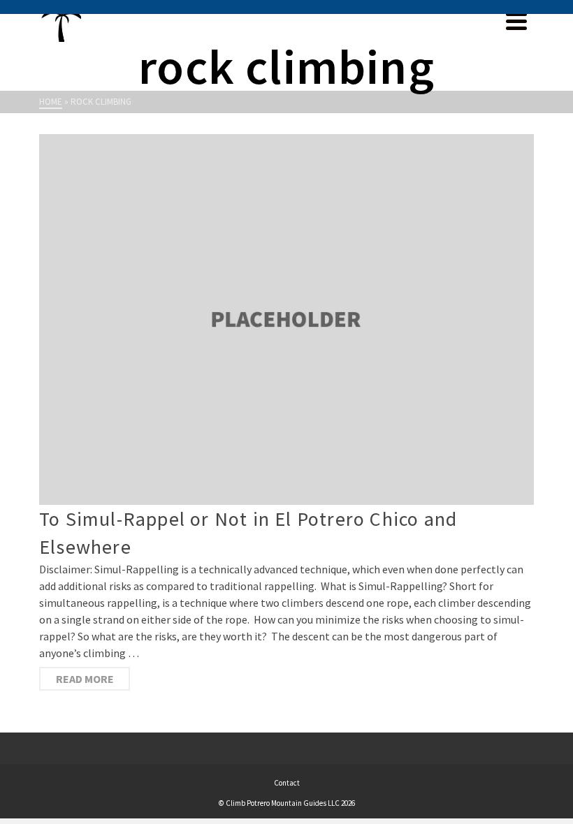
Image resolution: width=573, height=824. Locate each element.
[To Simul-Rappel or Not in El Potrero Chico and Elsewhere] (286, 319)
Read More (85, 679)
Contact (287, 783)
